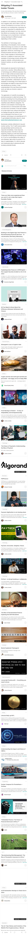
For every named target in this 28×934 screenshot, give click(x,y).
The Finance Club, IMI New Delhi (13, 759)
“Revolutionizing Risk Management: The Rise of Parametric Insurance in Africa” (13, 856)
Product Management (6, 229)
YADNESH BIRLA (8, 758)
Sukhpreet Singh (8, 319)
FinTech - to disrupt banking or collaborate (14, 579)
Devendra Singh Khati (9, 282)
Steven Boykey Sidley (9, 385)
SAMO (5, 830)
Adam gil (6, 723)
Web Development (6, 677)
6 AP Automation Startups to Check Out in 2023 (13, 891)
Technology (4, 443)
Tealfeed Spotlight (8, 207)
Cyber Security (5, 266)
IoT (3, 852)
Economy (4, 645)
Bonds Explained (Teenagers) (10, 648)
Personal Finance (5, 341)
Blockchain (4, 475)
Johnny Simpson (8, 690)
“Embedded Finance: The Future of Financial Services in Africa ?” (11, 820)
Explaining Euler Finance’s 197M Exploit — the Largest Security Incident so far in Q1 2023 (14, 271)
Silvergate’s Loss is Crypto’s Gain (11, 344)
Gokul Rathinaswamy (9, 655)
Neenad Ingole (7, 794)
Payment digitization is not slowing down (13, 512)
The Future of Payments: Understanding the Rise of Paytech (13, 447)
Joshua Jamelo (7, 420)
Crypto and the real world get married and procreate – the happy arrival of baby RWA (14, 377)
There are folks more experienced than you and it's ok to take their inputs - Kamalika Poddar (13, 197)
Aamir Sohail (7, 622)
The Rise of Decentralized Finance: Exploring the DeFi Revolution (11, 613)
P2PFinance (4, 478)
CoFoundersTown (8, 244)
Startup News (7, 900)
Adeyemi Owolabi (8, 487)
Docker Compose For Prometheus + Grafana (11, 785)
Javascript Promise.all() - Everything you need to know (13, 681)
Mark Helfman (7, 351)
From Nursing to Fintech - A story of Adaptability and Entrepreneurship (12, 411)
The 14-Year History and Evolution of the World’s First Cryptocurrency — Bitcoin (13, 927)
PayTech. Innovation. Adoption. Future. (12, 545)
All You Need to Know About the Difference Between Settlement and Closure (12, 309)
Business (4, 304)
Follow (24, 17)
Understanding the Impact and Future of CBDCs (13, 750)
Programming (5, 781)
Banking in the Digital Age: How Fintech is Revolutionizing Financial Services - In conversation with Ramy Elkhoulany (13, 234)
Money (3, 712)
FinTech (3, 151)
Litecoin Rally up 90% (7, 715)
